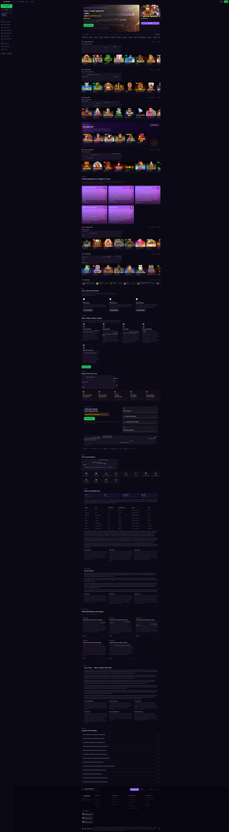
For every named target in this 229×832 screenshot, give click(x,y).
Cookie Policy (130, 804)
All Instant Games (152, 97)
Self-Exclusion (147, 801)
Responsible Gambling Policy (133, 808)
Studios (157, 34)
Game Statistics (6, 46)
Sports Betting (6, 43)
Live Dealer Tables (6, 24)
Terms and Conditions (132, 801)
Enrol (226, 1)
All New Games (152, 69)
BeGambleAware (148, 804)
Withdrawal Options (115, 799)
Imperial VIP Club (6, 36)
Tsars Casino (6, 1)
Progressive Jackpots (7, 33)
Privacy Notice (131, 802)
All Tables (153, 41)
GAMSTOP (147, 806)
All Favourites (152, 149)
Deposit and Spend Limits (150, 799)
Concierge (10, 53)
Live (13, 1)
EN (4, 53)
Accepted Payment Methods (117, 801)
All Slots (153, 253)
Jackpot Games (98, 802)
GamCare (147, 802)
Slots (96, 797)
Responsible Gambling (149, 797)
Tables (27, 1)
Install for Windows (140, 310)
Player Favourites (6, 21)
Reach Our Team (134, 789)
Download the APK (113, 310)
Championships (21, 1)
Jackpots (32, 1)
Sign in (6, 9)
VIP (16, 1)
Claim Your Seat (89, 418)
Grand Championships (7, 38)
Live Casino (97, 799)
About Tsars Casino (132, 797)
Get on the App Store (88, 310)
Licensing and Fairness (132, 799)
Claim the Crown (88, 25)
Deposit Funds (114, 797)
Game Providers (98, 806)
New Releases (97, 804)
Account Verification (115, 804)
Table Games (97, 801)
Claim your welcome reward (6, 6)
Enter (222, 1)
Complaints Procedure (132, 806)
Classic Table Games (7, 30)
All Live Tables (152, 227)
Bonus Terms (114, 802)
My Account (5, 49)
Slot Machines (6, 27)
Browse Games (86, 366)
